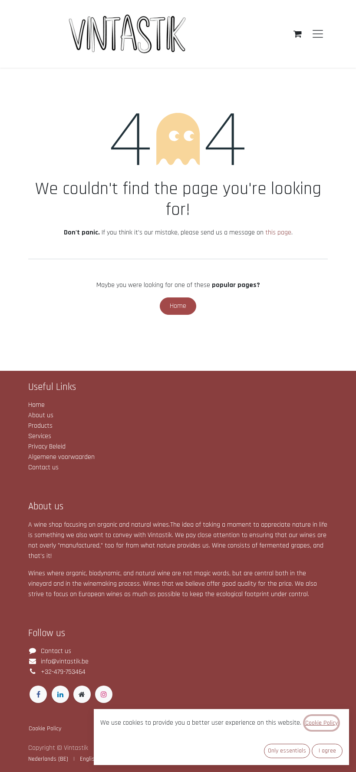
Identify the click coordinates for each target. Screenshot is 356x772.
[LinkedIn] (60, 694)
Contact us (43, 467)
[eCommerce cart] (297, 33)
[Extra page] (82, 694)
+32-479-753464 (63, 671)
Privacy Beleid (47, 446)
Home (178, 305)
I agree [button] (327, 751)
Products (40, 425)
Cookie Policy (45, 728)
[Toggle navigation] (318, 34)
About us (40, 415)
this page (278, 232)
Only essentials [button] (287, 751)
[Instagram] (103, 694)
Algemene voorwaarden (61, 457)
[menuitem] (48, 759)
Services (39, 436)
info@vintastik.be (65, 661)
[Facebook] (38, 694)
